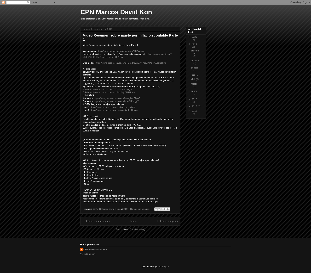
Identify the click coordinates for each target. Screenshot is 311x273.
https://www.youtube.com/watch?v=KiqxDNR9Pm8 (111, 92)
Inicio (133, 221)
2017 (195, 106)
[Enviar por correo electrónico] (156, 209)
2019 (194, 44)
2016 (194, 110)
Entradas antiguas (167, 221)
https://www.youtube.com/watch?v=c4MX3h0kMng (114, 110)
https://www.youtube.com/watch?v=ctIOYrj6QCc (109, 89)
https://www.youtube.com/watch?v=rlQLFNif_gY (116, 101)
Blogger (165, 266)
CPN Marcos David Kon (116, 12)
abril (193, 79)
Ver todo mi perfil (88, 254)
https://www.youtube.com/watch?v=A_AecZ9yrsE (117, 98)
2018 (194, 99)
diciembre (195, 52)
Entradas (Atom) (137, 229)
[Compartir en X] (162, 209)
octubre (195, 60)
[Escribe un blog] (159, 209)
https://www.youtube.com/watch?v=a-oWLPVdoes (120, 51)
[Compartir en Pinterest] (168, 209)
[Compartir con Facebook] (165, 209)
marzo (194, 83)
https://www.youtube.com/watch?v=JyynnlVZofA (113, 107)
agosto (194, 67)
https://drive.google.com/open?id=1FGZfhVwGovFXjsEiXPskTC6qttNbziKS (131, 63)
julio (193, 75)
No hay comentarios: (140, 209)
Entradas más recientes (96, 221)
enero (194, 91)
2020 (194, 37)
